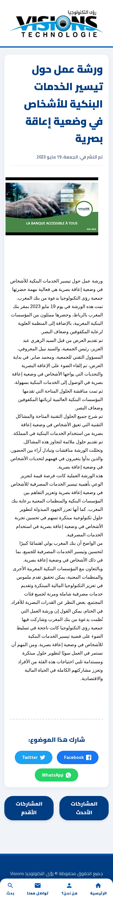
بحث (10, 893)
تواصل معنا (37, 893)
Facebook (74, 757)
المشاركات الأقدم (29, 808)
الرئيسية (98, 893)
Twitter (30, 757)
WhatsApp (52, 775)
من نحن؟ (69, 893)
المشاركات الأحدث (84, 808)
